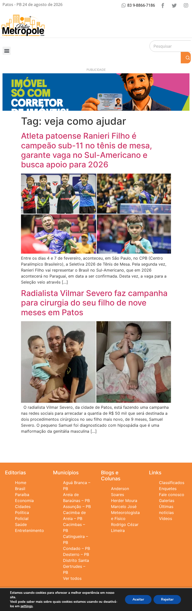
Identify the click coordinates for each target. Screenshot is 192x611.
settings (26, 606)
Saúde (21, 524)
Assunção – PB (77, 506)
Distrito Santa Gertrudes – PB (76, 566)
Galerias (166, 500)
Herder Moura (124, 500)
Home (20, 482)
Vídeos (165, 518)
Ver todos (72, 578)
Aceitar (138, 599)
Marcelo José (123, 506)
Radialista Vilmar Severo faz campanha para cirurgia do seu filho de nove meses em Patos (94, 302)
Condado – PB (76, 548)
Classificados (171, 482)
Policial (21, 518)
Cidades (22, 506)
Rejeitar (167, 599)
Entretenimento (29, 530)
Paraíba (22, 494)
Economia (24, 500)
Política (22, 512)
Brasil (20, 488)
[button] (6, 51)
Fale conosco (171, 494)
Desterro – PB (76, 554)
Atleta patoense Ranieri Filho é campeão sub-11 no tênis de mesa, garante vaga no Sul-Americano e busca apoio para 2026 (86, 150)
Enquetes (167, 488)
